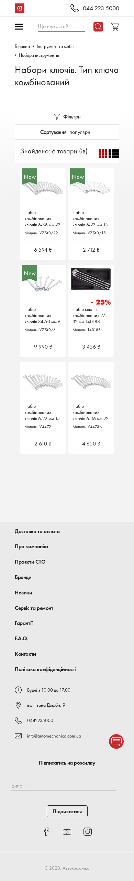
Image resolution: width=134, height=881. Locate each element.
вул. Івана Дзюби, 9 (46, 705)
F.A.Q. (22, 638)
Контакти (25, 653)
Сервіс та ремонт (34, 608)
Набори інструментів (39, 55)
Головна (22, 46)
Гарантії (24, 623)
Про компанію (31, 546)
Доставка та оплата (37, 531)
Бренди (23, 577)
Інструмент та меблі (56, 46)
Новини (23, 592)
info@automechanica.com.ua (54, 736)
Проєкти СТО (30, 561)
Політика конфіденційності (45, 669)
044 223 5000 (101, 8)
